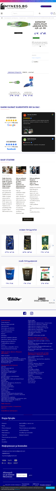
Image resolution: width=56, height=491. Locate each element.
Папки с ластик (32, 366)
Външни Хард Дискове (7, 324)
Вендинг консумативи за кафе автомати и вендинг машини (38, 353)
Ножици (30, 362)
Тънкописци (4, 390)
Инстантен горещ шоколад (9, 357)
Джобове (3, 380)
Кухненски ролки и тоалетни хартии (11, 407)
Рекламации (6, 432)
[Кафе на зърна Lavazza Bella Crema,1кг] (10, 242)
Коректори (23, 18)
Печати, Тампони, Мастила (36, 363)
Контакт (31, 72)
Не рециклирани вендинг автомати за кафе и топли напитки (39, 347)
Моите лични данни (37, 485)
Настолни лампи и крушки (9, 339)
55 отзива (15, 122)
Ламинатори (5, 326)
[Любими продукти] (52, 13)
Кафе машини (5, 403)
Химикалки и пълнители (35, 373)
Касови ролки (5, 369)
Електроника (5, 320)
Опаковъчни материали (9, 410)
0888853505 (47, 6)
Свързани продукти (14, 72)
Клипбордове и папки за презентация (12, 379)
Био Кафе (30, 334)
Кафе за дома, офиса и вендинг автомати (11, 352)
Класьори (4, 373)
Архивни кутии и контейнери (10, 376)
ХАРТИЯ (3, 367)
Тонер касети (5, 322)
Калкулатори (5, 388)
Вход (3, 425)
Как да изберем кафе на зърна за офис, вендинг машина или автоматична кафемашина (21, 183)
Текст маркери (5, 392)
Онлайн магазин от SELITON (45, 485)
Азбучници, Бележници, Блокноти (11, 382)
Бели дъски (31, 379)
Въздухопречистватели (8, 341)
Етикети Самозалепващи (9, 371)
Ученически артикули (7, 386)
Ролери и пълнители (7, 389)
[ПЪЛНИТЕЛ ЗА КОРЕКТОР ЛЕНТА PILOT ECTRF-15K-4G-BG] (14, 82)
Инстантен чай (6, 362)
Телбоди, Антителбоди (35, 378)
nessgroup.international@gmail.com (13, 451)
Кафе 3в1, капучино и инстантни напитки (13, 358)
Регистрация (6, 428)
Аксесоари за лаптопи (7, 328)
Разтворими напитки (34, 332)
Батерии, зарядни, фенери (9, 337)
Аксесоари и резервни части (9, 347)
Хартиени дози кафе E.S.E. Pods (37, 331)
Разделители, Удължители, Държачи (39, 359)
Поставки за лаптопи (7, 330)
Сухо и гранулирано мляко (35, 356)
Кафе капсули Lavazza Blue (35, 329)
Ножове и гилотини (7, 385)
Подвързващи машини (8, 343)
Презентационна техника (9, 348)
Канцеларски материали (11, 18)
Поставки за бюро (33, 369)
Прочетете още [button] (26, 127)
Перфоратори (32, 360)
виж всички (28, 219)
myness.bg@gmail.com (9, 455)
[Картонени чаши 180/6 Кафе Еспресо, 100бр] (27, 274)
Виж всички (52, 302)
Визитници (31, 357)
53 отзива (15, 146)
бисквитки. (17, 489)
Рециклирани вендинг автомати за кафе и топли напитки (40, 344)
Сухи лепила (31, 382)
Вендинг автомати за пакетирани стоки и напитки (40, 350)
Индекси (30, 375)
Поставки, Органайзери (35, 365)
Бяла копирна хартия (7, 368)
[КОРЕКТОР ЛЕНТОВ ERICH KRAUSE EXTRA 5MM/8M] (28, 82)
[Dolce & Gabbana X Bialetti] (41, 299)
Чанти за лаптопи (6, 331)
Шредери (4, 335)
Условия (4, 442)
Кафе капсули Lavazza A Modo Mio (37, 326)
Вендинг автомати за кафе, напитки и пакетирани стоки (38, 338)
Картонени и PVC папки (8, 372)
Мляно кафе (31, 320)
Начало (4, 423)
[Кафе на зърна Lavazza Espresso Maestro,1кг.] (27, 242)
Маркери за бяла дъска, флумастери (12, 393)
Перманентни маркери (8, 397)
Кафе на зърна (5, 355)
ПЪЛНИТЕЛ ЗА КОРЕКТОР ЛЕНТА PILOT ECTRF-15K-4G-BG (14, 93)
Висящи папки (5, 377)
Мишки (3, 345)
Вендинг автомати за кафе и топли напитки (39, 341)
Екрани (3, 333)
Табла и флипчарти (7, 401)
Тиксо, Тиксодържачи (34, 376)
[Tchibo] (14, 299)
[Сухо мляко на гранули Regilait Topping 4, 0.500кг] (45, 274)
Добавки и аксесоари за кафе (36, 335)
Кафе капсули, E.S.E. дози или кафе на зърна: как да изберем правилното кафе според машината (7, 183)
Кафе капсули (32, 321)
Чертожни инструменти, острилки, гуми (14, 398)
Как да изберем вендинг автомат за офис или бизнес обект (35, 181)
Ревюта (24, 72)
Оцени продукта (36, 57)
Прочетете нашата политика (25, 485)
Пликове (3, 375)
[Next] (53, 245)
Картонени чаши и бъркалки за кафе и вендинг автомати (12, 360)
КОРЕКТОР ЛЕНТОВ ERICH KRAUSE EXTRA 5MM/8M (28, 93)
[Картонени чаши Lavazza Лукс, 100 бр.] (10, 274)
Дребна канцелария (34, 370)
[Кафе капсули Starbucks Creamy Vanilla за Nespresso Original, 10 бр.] (45, 242)
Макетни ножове (6, 384)
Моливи (30, 367)
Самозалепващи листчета (36, 372)
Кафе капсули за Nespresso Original (38, 327)
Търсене (4, 435)
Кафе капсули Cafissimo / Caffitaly (37, 324)
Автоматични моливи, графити (10, 399)
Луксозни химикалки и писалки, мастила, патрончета (13, 395)
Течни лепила (32, 381)
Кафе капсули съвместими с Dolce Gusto (40, 323)
